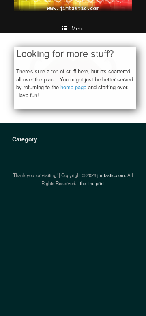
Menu (77, 29)
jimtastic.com (111, 175)
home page (73, 87)
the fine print (92, 183)
